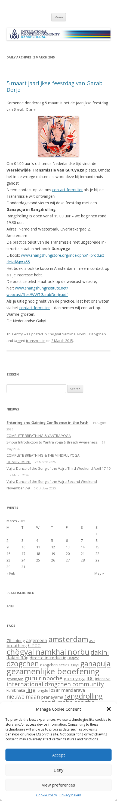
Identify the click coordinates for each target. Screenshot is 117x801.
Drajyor (73, 658)
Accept (58, 755)
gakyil (74, 665)
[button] (109, 709)
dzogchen (23, 663)
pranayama (52, 697)
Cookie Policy (46, 795)
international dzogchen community (55, 684)
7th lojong (16, 640)
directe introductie (48, 657)
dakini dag (18, 657)
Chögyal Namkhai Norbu (68, 334)
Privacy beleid (70, 795)
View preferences (58, 785)
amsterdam (68, 639)
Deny (58, 770)
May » (99, 573)
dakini (100, 652)
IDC (90, 678)
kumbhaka (16, 690)
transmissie (35, 340)
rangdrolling (83, 696)
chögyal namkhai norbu (48, 651)
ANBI (10, 606)
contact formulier (67, 189)
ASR (92, 641)
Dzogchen (97, 334)
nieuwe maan (23, 696)
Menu (58, 17)
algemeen (36, 640)
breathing (17, 646)
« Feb (11, 573)
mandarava (73, 690)
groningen (15, 679)
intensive (102, 678)
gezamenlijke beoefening (53, 671)
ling (31, 689)
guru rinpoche (43, 678)
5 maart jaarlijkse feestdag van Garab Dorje (55, 86)
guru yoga (74, 678)
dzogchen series (54, 664)
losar (54, 690)
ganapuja (95, 664)
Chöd (34, 645)
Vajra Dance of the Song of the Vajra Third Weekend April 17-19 (58, 468)
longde (42, 690)
